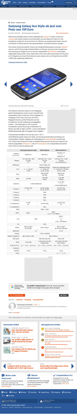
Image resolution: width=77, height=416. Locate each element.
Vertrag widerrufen (27, 407)
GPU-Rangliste (61, 6)
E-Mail (35, 304)
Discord (14, 392)
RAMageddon (13, 6)
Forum (49, 2)
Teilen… (65, 295)
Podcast (4, 6)
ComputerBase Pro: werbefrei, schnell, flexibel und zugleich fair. (36, 317)
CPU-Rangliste (71, 6)
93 (14, 343)
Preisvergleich (41, 2)
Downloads (32, 2)
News (13, 23)
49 (14, 334)
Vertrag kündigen (38, 407)
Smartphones (20, 23)
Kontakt (11, 407)
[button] (75, 2)
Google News (45, 392)
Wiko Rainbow (52, 51)
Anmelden (69, 2)
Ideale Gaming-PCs (49, 6)
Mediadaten (17, 407)
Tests (19, 2)
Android (19, 300)
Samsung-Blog (50, 139)
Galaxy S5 (47, 37)
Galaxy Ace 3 (27, 144)
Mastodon (67, 392)
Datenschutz (57, 407)
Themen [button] (25, 2)
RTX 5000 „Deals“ (24, 6)
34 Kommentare (17, 295)
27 (14, 353)
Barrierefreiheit (48, 407)
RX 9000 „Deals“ (36, 6)
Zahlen (63, 47)
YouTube (11, 396)
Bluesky (23, 392)
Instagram (56, 392)
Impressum (5, 407)
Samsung (11, 39)
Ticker (15, 2)
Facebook (33, 392)
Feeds (6, 392)
